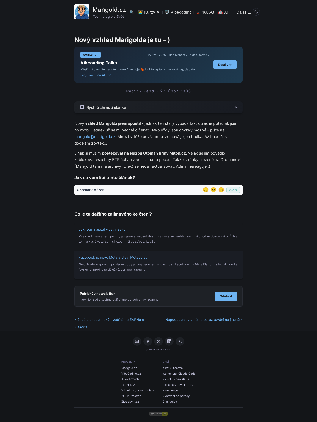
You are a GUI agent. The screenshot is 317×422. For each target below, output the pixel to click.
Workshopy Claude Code (179, 373)
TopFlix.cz (128, 384)
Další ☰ (243, 12)
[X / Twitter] (158, 341)
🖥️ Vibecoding (178, 12)
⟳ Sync (233, 189)
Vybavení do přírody (176, 396)
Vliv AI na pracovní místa (137, 390)
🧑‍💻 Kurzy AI (149, 12)
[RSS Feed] (180, 341)
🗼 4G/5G (205, 12)
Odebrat (226, 296)
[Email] (137, 341)
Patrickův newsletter (176, 379)
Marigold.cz (109, 9)
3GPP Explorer (131, 396)
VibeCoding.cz (131, 373)
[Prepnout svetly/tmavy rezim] (256, 12)
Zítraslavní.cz (130, 401)
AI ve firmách (130, 379)
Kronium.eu (170, 390)
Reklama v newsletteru (178, 384)
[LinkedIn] (169, 341)
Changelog (170, 401)
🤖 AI (223, 12)
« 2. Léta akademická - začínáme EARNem (109, 319)
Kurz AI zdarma (173, 368)
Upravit (82, 326)
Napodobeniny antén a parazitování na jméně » (204, 319)
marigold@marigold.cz (94, 136)
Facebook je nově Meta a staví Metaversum (114, 257)
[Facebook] (147, 341)
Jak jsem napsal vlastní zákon (103, 229)
